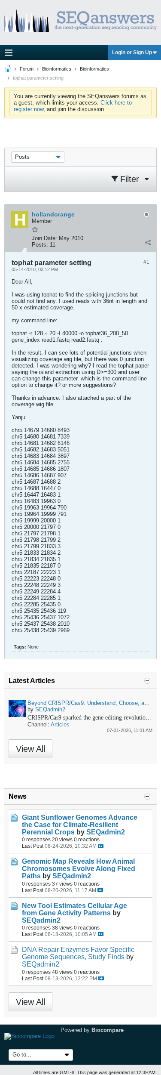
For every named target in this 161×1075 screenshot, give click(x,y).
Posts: (40, 244)
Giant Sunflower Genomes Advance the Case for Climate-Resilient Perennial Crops (79, 825)
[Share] (147, 243)
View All (30, 749)
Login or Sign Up (132, 52)
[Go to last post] (100, 846)
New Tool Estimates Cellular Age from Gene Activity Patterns (74, 909)
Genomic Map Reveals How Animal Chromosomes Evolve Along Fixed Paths (78, 869)
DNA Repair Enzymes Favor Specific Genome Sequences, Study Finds (78, 953)
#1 (146, 262)
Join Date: (44, 238)
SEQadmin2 (50, 709)
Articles (60, 724)
